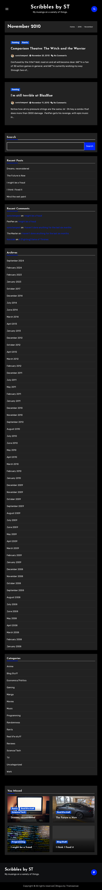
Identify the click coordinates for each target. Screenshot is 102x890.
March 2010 (13, 464)
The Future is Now (16, 175)
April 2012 (12, 352)
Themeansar (72, 886)
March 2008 (13, 632)
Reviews (11, 743)
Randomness (13, 722)
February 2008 (14, 639)
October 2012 (13, 345)
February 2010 (14, 471)
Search (11, 137)
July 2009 (12, 520)
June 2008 (12, 611)
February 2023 (14, 275)
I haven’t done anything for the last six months (47, 227)
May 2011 (11, 387)
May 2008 (12, 618)
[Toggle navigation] (7, 9)
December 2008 (15, 569)
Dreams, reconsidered (18, 168)
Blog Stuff (12, 673)
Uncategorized (14, 764)
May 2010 (11, 450)
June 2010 (12, 443)
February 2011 (14, 394)
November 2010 (15, 415)
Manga (10, 694)
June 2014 (12, 310)
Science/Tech (14, 750)
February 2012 (14, 366)
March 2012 (13, 359)
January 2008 (14, 646)
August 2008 (13, 597)
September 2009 (15, 506)
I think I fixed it (14, 189)
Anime (10, 666)
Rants (25, 42)
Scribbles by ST (50, 7)
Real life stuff (14, 736)
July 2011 (11, 380)
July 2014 (12, 303)
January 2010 (14, 478)
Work (9, 771)
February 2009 (14, 555)
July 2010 (12, 436)
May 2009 (12, 534)
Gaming (15, 42)
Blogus (59, 886)
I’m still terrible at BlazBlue (32, 95)
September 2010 (15, 422)
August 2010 (13, 429)
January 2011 (13, 401)
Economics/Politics (17, 680)
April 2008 (12, 625)
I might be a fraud (16, 182)
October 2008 (14, 583)
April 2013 (12, 324)
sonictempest (21, 56)
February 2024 (14, 267)
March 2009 (13, 548)
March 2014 (13, 317)
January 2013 (14, 331)
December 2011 (14, 373)
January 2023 (14, 282)
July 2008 (12, 604)
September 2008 (15, 590)
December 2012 (15, 338)
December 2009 (15, 485)
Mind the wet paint (16, 196)
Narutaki (11, 239)
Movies (10, 701)
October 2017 (13, 289)
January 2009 (14, 562)
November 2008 (15, 576)
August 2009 (13, 513)
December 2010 (15, 408)
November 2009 (15, 492)
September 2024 (15, 260)
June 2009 (12, 527)
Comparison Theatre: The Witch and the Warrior (48, 48)
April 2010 (12, 457)
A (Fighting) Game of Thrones (33, 239)
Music (10, 708)
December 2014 (15, 296)
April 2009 (12, 541)
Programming (14, 715)
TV (8, 757)
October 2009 (14, 499)
